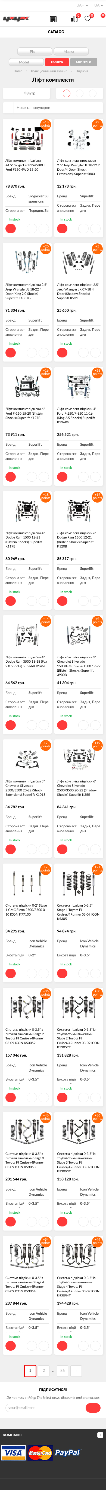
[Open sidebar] (6, 5)
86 (62, 1371)
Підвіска (82, 71)
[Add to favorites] (32, 228)
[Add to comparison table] (44, 228)
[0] (74, 19)
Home (18, 71)
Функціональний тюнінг (49, 71)
